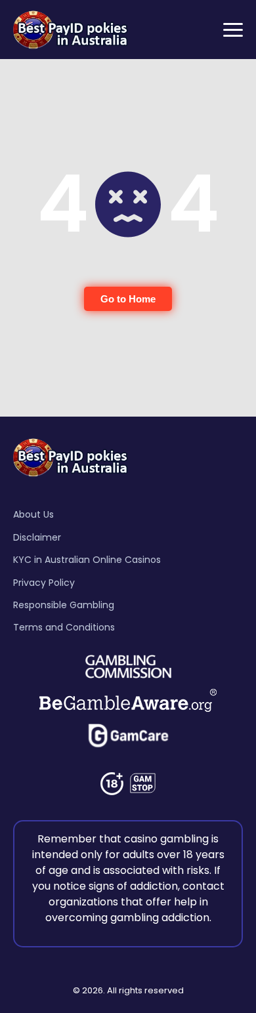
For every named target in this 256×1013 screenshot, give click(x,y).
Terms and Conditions (64, 627)
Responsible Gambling (63, 604)
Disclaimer (37, 537)
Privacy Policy (44, 582)
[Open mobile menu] (233, 30)
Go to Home (128, 298)
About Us (33, 514)
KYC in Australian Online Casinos (87, 559)
